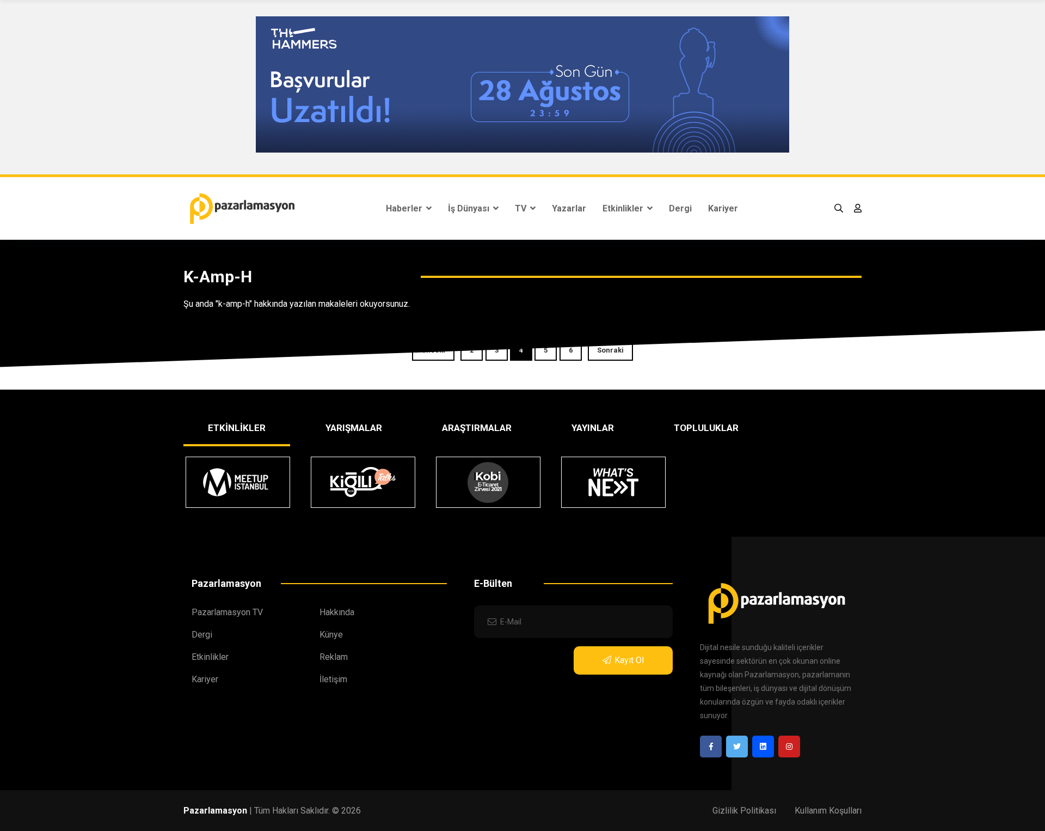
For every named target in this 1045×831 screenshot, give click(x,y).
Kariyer (723, 208)
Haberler (405, 208)
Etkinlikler (624, 208)
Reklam (333, 657)
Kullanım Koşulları (828, 810)
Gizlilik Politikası (744, 810)
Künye (331, 634)
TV (521, 208)
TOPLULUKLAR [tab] (706, 427)
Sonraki (610, 350)
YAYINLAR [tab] (592, 427)
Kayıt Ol (629, 660)
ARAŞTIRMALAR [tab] (477, 427)
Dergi (680, 208)
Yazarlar (569, 208)
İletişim (333, 679)
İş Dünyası (469, 208)
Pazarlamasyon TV (227, 612)
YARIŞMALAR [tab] (353, 427)
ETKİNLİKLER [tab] (237, 427)
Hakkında (336, 612)
